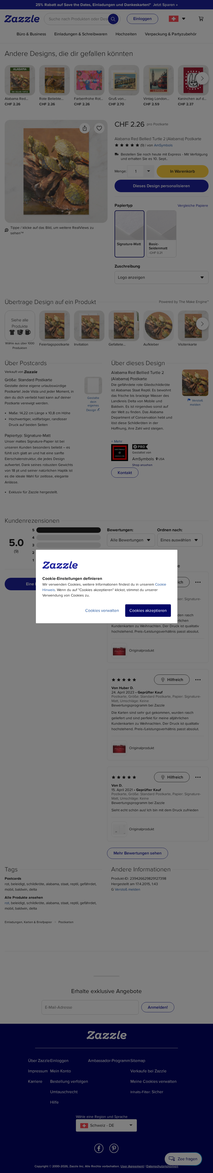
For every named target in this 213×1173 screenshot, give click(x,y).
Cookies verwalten (102, 610)
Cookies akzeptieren (148, 610)
